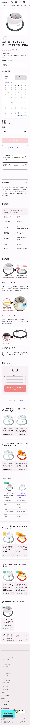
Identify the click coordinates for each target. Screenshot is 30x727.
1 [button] (25, 88)
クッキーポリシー (17, 721)
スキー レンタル (6, 673)
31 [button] (22, 88)
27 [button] (8, 88)
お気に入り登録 (15, 148)
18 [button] (12, 102)
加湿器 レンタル (6, 664)
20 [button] (18, 102)
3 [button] (8, 93)
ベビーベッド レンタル (7, 655)
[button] (24, 2)
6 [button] (18, 93)
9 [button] (5, 98)
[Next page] (25, 82)
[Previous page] (22, 82)
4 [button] (11, 93)
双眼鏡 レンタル (6, 682)
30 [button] (18, 88)
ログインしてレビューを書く (15, 388)
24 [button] (8, 107)
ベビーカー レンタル (7, 671)
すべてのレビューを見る (15, 400)
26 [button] (5, 88)
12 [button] (15, 98)
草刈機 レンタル (6, 678)
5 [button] (15, 93)
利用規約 (24, 721)
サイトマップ (18, 723)
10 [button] (8, 98)
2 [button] (5, 93)
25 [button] (12, 107)
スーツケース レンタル (7, 657)
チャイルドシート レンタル (8, 662)
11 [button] (11, 98)
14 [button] (22, 98)
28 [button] (12, 88)
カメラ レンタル (6, 668)
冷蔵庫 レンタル (6, 680)
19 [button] (15, 102)
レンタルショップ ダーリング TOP (8, 5)
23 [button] (5, 107)
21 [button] (22, 102)
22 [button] (25, 102)
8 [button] (25, 93)
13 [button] (18, 98)
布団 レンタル (5, 666)
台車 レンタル (5, 675)
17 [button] (8, 102)
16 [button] (5, 102)
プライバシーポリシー (6, 721)
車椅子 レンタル (6, 659)
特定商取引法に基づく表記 (7, 723)
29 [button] (15, 88)
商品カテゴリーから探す (21, 5)
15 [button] (25, 98)
